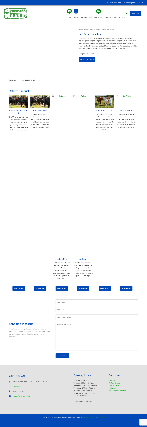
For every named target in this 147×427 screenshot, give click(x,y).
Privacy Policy (101, 417)
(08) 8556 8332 (18, 386)
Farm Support (98, 17)
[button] (127, 13)
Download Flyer (87, 59)
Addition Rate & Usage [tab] (30, 80)
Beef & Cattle (95, 30)
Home (69, 17)
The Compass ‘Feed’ (110, 17)
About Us (76, 17)
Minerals (84, 17)
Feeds (90, 17)
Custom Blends (114, 383)
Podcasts (112, 388)
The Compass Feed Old (117, 391)
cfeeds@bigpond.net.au (134, 3)
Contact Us (121, 17)
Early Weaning (113, 385)
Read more (18, 288)
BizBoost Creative (90, 417)
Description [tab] (14, 80)
